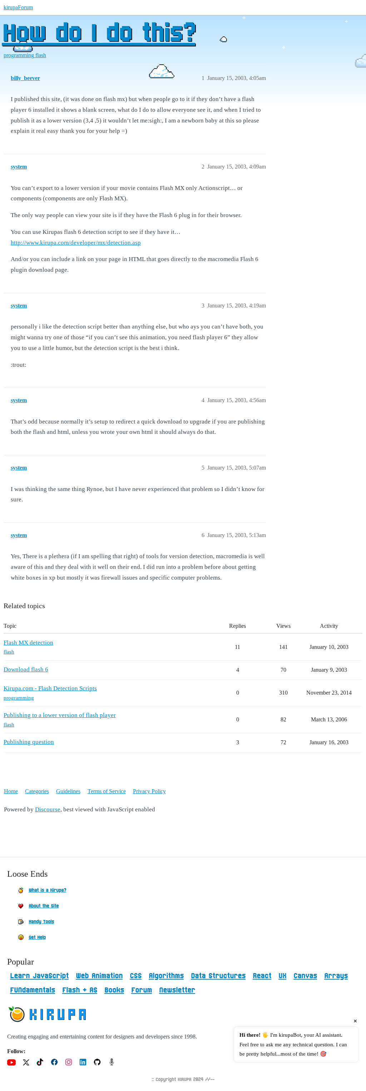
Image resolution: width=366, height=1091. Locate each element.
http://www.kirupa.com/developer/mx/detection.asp (76, 242)
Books (114, 990)
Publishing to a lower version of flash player (60, 715)
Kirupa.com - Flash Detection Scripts (50, 688)
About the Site (44, 906)
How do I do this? (98, 34)
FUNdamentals (32, 990)
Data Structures (218, 976)
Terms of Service (107, 791)
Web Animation (99, 976)
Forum (141, 990)
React (262, 976)
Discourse (47, 809)
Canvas (305, 976)
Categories (37, 791)
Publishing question (29, 742)
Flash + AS (79, 990)
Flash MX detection (28, 642)
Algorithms (166, 976)
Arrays (336, 976)
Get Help (37, 937)
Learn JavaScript (39, 976)
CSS (136, 976)
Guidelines (68, 791)
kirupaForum (18, 7)
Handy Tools (41, 922)
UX (282, 976)
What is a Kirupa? (47, 890)
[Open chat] (349, 1074)
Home (11, 791)
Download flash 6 (26, 669)
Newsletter (177, 990)
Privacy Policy (149, 791)
